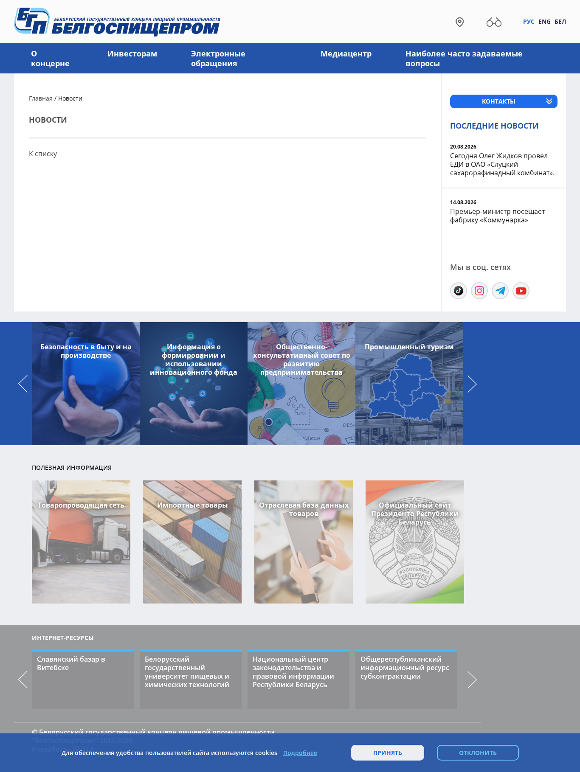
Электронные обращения (218, 58)
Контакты (498, 101)
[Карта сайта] (459, 21)
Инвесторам (132, 53)
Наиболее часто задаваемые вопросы (464, 58)
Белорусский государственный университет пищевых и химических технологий (187, 671)
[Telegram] (500, 290)
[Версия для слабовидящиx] (494, 21)
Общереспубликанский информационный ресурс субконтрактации (404, 667)
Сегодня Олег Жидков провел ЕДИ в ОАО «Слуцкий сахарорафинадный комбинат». (502, 164)
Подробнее (300, 753)
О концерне (50, 58)
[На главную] (117, 21)
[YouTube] (520, 290)
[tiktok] (458, 290)
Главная (41, 98)
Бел (560, 21)
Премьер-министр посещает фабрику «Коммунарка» (497, 215)
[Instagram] (479, 290)
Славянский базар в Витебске (71, 663)
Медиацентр (346, 53)
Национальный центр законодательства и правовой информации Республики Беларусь (293, 671)
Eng (544, 21)
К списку (43, 153)
